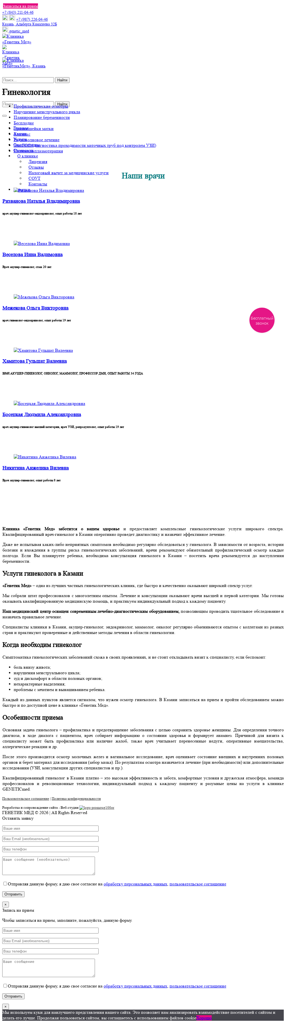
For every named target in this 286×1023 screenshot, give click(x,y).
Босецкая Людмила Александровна (42, 415)
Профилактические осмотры (41, 106)
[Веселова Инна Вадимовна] (42, 243)
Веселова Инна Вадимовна (33, 255)
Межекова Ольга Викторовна (35, 308)
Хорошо (204, 1017)
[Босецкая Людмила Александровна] (49, 403)
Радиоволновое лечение (36, 139)
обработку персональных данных (135, 884)
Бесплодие (24, 123)
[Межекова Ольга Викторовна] (44, 297)
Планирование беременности (42, 117)
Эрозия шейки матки (34, 128)
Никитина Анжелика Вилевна (36, 468)
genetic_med (18, 31)
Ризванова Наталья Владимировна (41, 201)
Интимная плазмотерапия (38, 151)
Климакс (22, 134)
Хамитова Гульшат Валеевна (35, 361)
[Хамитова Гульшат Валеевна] (43, 350)
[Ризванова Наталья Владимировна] (49, 190)
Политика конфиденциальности (76, 798)
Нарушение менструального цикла (47, 111)
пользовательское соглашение (198, 884)
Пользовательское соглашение (25, 798)
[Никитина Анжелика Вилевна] (45, 456)
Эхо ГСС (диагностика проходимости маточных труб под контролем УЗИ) (85, 145)
